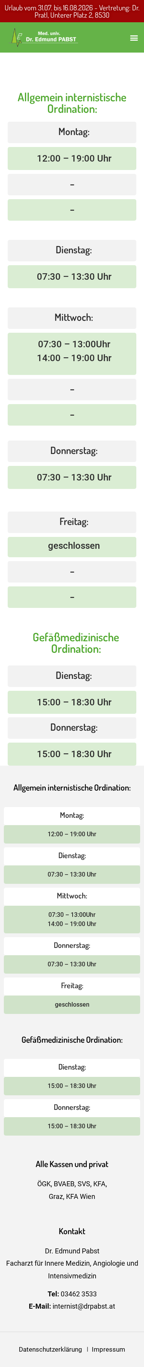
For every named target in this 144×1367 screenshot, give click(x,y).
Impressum (108, 1349)
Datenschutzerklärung (53, 1349)
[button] (133, 37)
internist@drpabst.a (82, 1306)
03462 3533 (79, 1294)
